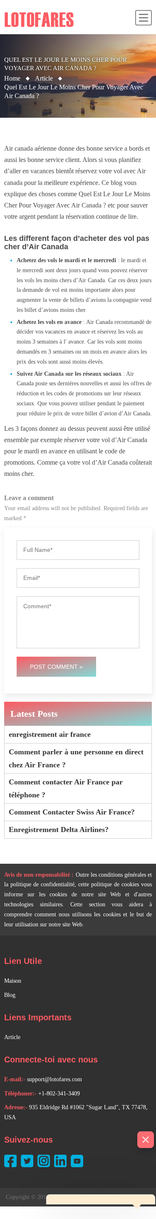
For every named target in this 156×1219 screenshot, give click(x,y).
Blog (9, 995)
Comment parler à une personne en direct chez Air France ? (76, 758)
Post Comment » (56, 666)
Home (12, 78)
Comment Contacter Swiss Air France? (72, 812)
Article (12, 1037)
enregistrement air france (50, 734)
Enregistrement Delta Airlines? (59, 829)
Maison (12, 981)
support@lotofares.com (54, 1079)
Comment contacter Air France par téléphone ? (66, 788)
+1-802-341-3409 (59, 1093)
